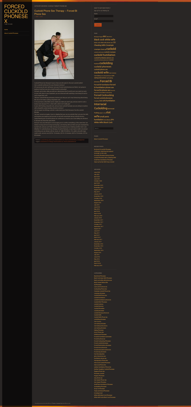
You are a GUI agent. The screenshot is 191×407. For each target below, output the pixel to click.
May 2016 (97, 259)
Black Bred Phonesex (100, 276)
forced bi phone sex (59, 139)
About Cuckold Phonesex (11, 33)
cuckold (111, 48)
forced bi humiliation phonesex (103, 336)
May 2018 (97, 209)
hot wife (103, 101)
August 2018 (97, 202)
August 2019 (97, 189)
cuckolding (106, 63)
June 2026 (97, 172)
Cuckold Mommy (98, 306)
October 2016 (98, 248)
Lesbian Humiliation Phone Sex (102, 367)
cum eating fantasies (106, 75)
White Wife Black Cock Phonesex (103, 395)
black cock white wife (104, 39)
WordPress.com (66, 403)
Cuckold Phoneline (99, 308)
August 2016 (97, 252)
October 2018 (98, 198)
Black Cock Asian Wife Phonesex (103, 278)
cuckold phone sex (101, 69)
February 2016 (98, 265)
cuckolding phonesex (100, 319)
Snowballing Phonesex (100, 386)
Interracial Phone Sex (100, 364)
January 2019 (98, 194)
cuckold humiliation (104, 55)
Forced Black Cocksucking (105, 92)
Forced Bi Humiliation (102, 85)
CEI (114, 42)
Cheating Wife (99, 45)
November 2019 (98, 187)
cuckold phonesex (102, 66)
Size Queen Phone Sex (100, 380)
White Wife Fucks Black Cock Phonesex (104, 397)
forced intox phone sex (100, 347)
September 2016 (98, 250)
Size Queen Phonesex (100, 382)
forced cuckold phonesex (70, 139)
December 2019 (98, 185)
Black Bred (109, 36)
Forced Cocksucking (104, 95)
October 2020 (98, 181)
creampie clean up (100, 49)
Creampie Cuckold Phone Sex (102, 291)
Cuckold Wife (97, 315)
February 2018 (98, 215)
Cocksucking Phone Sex (100, 289)
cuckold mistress (98, 304)
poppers (101, 112)
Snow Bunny (107, 119)
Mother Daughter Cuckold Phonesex (104, 369)
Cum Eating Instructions (100, 325)
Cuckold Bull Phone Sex (100, 295)
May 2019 (97, 191)
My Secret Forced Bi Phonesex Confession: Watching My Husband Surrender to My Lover (103, 151)
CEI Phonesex (97, 284)
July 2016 (96, 254)
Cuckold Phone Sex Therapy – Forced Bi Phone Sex (55, 12)
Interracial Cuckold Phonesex (102, 362)
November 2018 (98, 196)
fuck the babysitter (99, 354)
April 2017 (97, 235)
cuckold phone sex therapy (46, 141)
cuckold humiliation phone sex (104, 58)
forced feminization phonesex (102, 345)
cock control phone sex (100, 286)
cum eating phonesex (100, 328)
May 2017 (97, 233)
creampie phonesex (99, 293)
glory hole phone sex (100, 356)
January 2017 (98, 241)
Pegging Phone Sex (99, 371)
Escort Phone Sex (99, 332)
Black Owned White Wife (101, 282)
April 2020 (97, 183)
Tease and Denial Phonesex (101, 390)
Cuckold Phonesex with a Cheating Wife (105, 157)
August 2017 (97, 228)
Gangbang (96, 101)
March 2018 (97, 213)
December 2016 (98, 244)
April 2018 (97, 211)
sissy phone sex (98, 378)
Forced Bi (106, 81)
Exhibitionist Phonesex (100, 334)
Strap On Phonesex (99, 388)
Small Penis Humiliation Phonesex (103, 159)
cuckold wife (101, 72)
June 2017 (97, 230)
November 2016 (98, 246)
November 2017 (98, 222)
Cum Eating (97, 75)
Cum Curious (112, 73)
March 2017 (97, 237)
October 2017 (98, 224)
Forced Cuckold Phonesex (16, 13)
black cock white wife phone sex (103, 42)
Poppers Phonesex (99, 375)
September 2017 (98, 226)
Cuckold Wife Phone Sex (100, 317)
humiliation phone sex (100, 358)
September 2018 (98, 200)
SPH (112, 120)
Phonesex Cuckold (99, 373)
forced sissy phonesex (100, 351)
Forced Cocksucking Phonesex (102, 341)
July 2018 (96, 204)
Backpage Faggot (98, 36)
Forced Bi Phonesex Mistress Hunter (104, 155)
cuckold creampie (110, 52)
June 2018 (97, 207)
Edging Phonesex (99, 330)
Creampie (110, 45)
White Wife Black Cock (103, 122)
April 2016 (97, 261)
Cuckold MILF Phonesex (100, 302)
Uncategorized (80, 139)
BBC (104, 36)
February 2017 (98, 239)
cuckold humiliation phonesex (101, 60)
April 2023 (97, 176)
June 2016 (97, 256)
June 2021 (97, 178)
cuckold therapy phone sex (47, 139)
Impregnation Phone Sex (101, 360)
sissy (105, 112)
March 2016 (97, 263)
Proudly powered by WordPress (43, 403)
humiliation (110, 101)
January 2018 (98, 217)
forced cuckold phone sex (70, 141)
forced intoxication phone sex (102, 349)
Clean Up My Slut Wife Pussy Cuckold (104, 162)
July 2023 (96, 174)
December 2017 (98, 220)
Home (6, 29)
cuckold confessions (99, 52)
